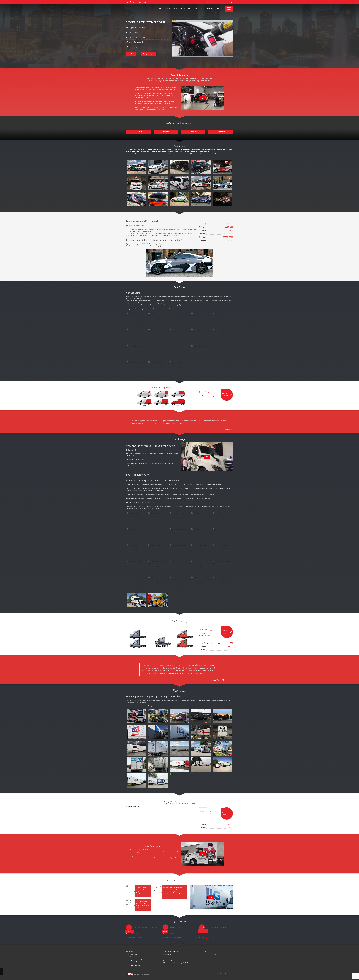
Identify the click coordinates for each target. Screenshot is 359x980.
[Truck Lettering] (136, 535)
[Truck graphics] (136, 552)
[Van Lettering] (136, 336)
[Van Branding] (201, 336)
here (146, 502)
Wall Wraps (133, 963)
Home (173, 2)
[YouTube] (133, 2)
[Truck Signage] (222, 535)
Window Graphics (135, 965)
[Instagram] (130, 2)
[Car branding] (201, 183)
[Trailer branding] (201, 732)
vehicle (229, 9)
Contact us (199, 2)
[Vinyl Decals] (179, 183)
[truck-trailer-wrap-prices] (161, 815)
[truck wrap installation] (158, 552)
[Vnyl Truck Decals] (179, 519)
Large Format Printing (136, 959)
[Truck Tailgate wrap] (179, 552)
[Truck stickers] (222, 519)
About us (178, 2)
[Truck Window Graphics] (201, 535)
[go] (232, 2)
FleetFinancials (229, 429)
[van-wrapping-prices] (161, 398)
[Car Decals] (179, 167)
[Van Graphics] (158, 320)
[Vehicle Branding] (222, 167)
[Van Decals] (201, 320)
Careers (189, 2)
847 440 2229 (142, 2)
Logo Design (133, 955)
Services (184, 2)
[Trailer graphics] (158, 748)
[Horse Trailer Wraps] (222, 716)
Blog (194, 2)
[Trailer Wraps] (136, 716)
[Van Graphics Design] (158, 336)
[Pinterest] (136, 2)
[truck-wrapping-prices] (161, 639)
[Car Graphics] (158, 183)
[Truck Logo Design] (158, 519)
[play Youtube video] (202, 98)
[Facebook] (127, 2)
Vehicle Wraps (134, 961)
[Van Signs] (136, 320)
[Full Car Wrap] (222, 183)
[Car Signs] (136, 167)
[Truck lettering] (201, 519)
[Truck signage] (158, 535)
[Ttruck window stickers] (136, 519)
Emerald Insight (217, 680)
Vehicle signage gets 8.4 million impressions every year (150, 93)
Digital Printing (134, 957)
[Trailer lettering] (136, 732)
